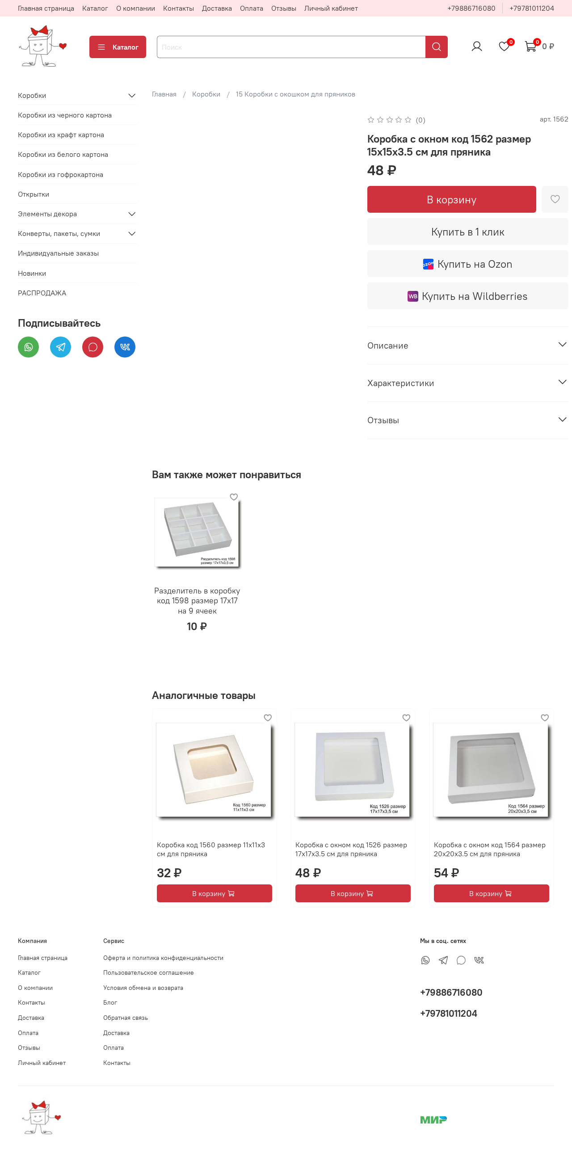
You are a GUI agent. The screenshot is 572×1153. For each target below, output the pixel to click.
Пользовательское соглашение (148, 972)
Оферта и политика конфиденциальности (163, 958)
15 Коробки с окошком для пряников (295, 93)
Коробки (206, 93)
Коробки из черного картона (65, 114)
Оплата (251, 8)
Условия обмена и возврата (143, 988)
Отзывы (283, 8)
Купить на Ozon (475, 263)
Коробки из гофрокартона (60, 174)
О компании (135, 8)
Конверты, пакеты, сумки (59, 233)
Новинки (32, 273)
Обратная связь (125, 1018)
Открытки (33, 193)
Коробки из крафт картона (61, 134)
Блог (110, 1002)
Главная (164, 93)
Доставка (217, 8)
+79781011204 (531, 8)
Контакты (178, 8)
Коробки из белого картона (63, 154)
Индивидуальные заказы (58, 253)
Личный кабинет (331, 8)
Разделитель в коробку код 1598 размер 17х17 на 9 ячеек (197, 600)
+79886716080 (471, 8)
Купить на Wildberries (475, 296)
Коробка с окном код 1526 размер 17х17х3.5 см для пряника (351, 849)
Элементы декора (47, 213)
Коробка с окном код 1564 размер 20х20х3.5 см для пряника (490, 849)
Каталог (95, 8)
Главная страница (46, 8)
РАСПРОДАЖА (42, 292)
